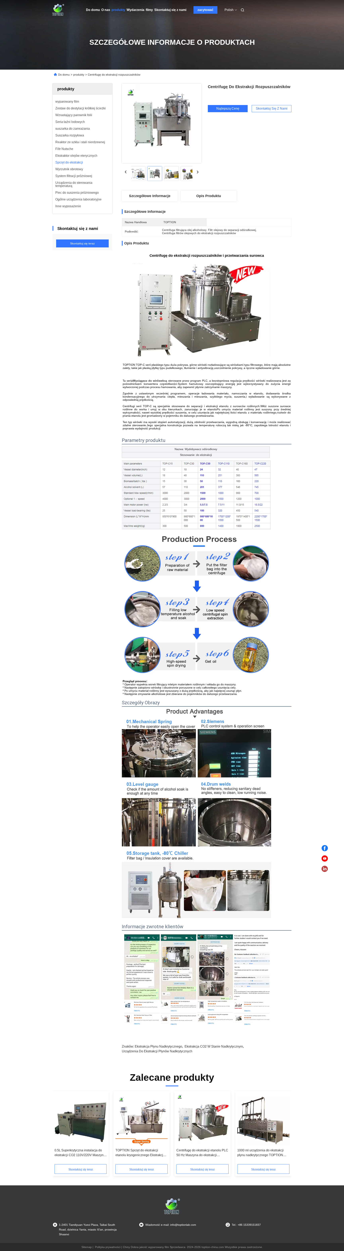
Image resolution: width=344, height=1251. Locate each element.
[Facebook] (324, 848)
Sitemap (86, 1247)
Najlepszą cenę (227, 108)
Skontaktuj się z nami (170, 10)
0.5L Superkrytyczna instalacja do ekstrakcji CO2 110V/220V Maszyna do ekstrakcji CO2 (80, 1153)
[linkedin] (324, 869)
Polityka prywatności (107, 1247)
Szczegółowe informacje (149, 196)
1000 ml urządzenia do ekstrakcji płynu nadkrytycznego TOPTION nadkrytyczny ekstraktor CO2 (260, 1153)
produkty (118, 10)
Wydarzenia (135, 10)
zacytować (205, 10)
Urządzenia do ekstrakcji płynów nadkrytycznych (157, 1051)
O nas (105, 10)
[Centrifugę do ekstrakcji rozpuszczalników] (161, 123)
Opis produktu (208, 196)
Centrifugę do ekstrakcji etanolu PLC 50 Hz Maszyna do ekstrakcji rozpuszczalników (202, 1153)
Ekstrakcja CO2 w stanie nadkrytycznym (214, 1046)
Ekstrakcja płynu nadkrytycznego (158, 1046)
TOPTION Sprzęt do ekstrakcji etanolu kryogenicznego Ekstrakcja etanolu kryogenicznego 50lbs (140, 1153)
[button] (60, 1129)
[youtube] (324, 858)
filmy (149, 10)
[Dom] (58, 10)
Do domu (93, 10)
